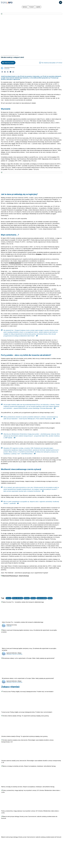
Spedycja (25, 6)
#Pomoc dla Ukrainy (17, 598)
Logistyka (38, 6)
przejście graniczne (15, 263)
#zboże (50, 598)
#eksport (8, 598)
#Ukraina (33, 598)
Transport (31, 6)
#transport (26, 598)
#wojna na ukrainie (41, 598)
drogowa (38, 254)
